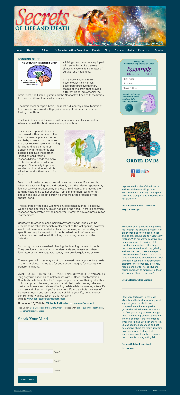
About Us (32, 50)
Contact (160, 50)
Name (56, 352)
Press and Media (124, 50)
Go (129, 108)
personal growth (30, 311)
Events (95, 50)
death (95, 308)
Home (18, 50)
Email (56, 361)
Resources (144, 50)
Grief (59, 308)
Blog (107, 50)
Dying (53, 308)
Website (57, 371)
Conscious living (42, 308)
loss (20, 311)
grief (101, 308)
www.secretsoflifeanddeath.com (46, 298)
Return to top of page (23, 391)
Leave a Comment (83, 303)
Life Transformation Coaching (69, 50)
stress (41, 311)
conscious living (84, 308)
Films (44, 50)
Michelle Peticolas (57, 303)
